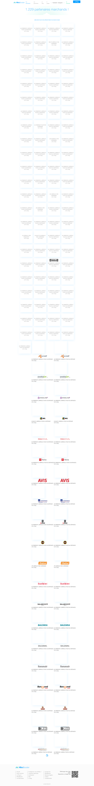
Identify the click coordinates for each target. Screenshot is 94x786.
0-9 (59, 20)
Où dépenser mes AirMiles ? (35, 771)
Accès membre (20, 773)
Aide (29, 776)
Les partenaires (36, 2)
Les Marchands (20, 778)
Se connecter (68, 2)
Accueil (18, 771)
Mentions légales (49, 775)
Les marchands (28, 2)
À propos (48, 2)
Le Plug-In (77, 2)
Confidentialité (48, 778)
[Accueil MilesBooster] (19, 3)
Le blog (43, 2)
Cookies (46, 776)
